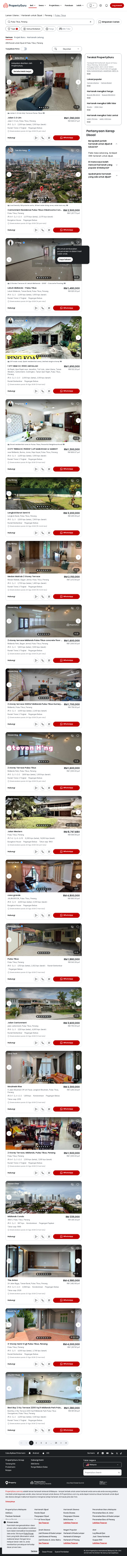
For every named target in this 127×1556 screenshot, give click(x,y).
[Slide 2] (41, 107)
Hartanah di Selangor (72, 1537)
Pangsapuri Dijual (41, 1516)
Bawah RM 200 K (93, 95)
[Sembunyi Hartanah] (72, 58)
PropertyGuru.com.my (14, 1491)
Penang (48, 15)
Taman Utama (93, 83)
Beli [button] (31, 5)
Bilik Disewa (68, 1520)
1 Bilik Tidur (98, 107)
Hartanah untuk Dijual (31, 15)
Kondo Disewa (69, 1513)
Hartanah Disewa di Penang (45, 1537)
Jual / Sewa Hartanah (101, 1537)
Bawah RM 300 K (108, 95)
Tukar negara (89, 1460)
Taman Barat (106, 83)
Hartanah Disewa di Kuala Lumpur (48, 1533)
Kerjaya (8, 1470)
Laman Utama (12, 15)
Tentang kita (10, 1464)
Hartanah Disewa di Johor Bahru (47, 1540)
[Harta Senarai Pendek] (78, 58)
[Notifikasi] (106, 5)
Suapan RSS (97, 1540)
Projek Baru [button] (54, 5)
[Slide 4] (45, 107)
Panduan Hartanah (12, 1516)
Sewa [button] (41, 5)
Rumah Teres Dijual (42, 1520)
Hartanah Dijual (41, 1509)
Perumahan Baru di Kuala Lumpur (106, 1516)
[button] (9, 37)
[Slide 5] (47, 107)
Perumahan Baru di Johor (103, 1513)
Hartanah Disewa (71, 1509)
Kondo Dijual (39, 1513)
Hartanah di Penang (71, 1540)
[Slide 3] (43, 107)
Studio (89, 107)
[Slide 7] (49, 199)
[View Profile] (18, 58)
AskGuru (8, 1513)
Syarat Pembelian (62, 1552)
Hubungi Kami (37, 1460)
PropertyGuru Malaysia (15, 1509)
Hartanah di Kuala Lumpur (74, 1533)
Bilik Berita (35, 1464)
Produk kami (10, 1467)
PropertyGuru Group (14, 1460)
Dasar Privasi (47, 1552)
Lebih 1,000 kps (105, 119)
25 (56, 1443)
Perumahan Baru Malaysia (104, 1509)
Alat (94, 1530)
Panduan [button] (69, 5)
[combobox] (50, 22)
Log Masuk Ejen (99, 1533)
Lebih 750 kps (92, 119)
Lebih (79, 5)
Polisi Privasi (28, 1533)
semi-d (115, 71)
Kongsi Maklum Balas (39, 1467)
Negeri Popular (70, 1530)
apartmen (107, 71)
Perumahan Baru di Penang (104, 1520)
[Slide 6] (47, 199)
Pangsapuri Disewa (71, 1516)
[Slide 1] (39, 107)
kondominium (97, 71)
